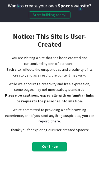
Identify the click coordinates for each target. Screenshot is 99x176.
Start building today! (49, 14)
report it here (49, 121)
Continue (50, 146)
